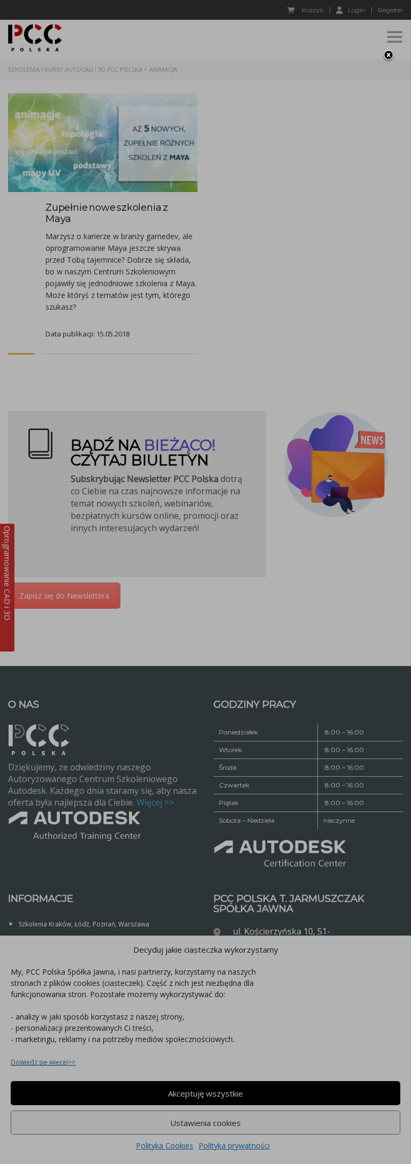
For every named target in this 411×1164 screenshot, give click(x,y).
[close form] (388, 55)
